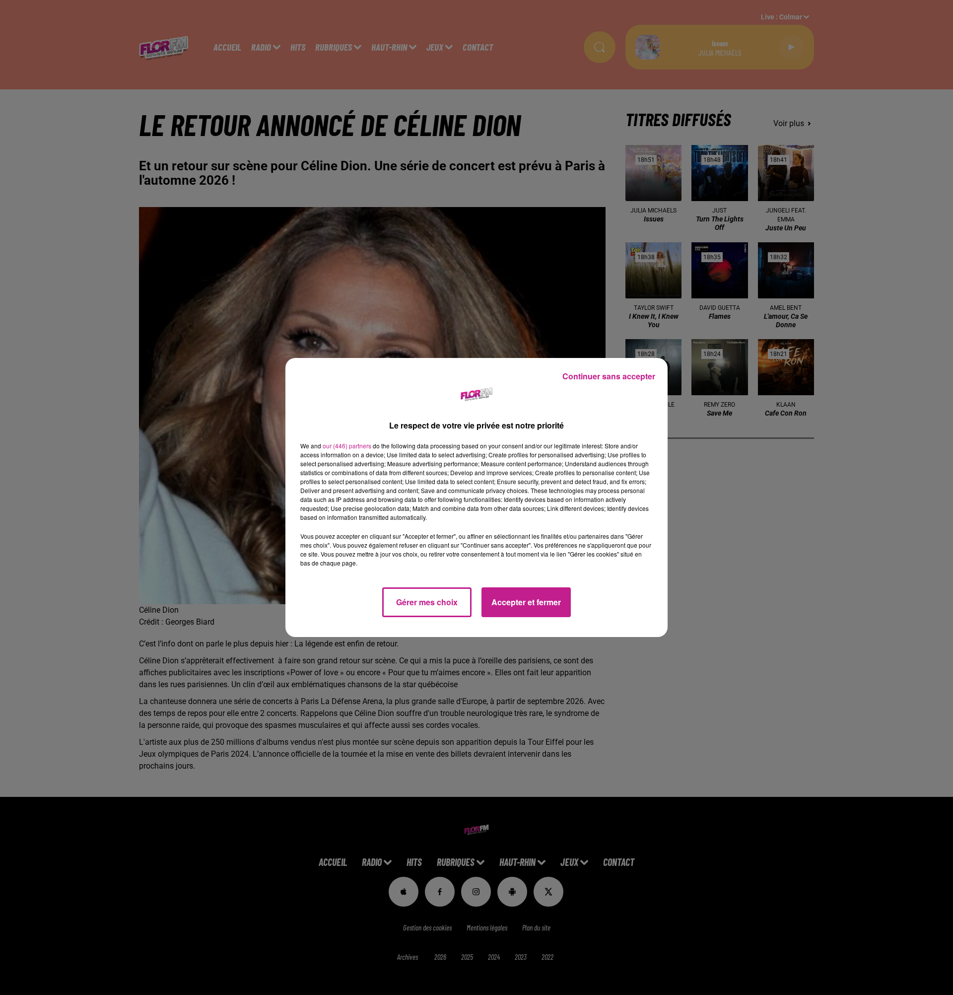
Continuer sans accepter (608, 376)
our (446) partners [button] (347, 445)
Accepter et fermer (526, 602)
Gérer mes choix (427, 602)
